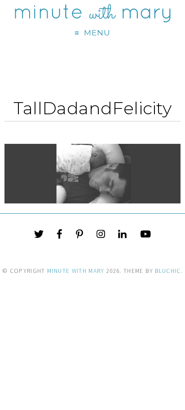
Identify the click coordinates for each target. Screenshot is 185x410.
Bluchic (168, 271)
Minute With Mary (76, 271)
